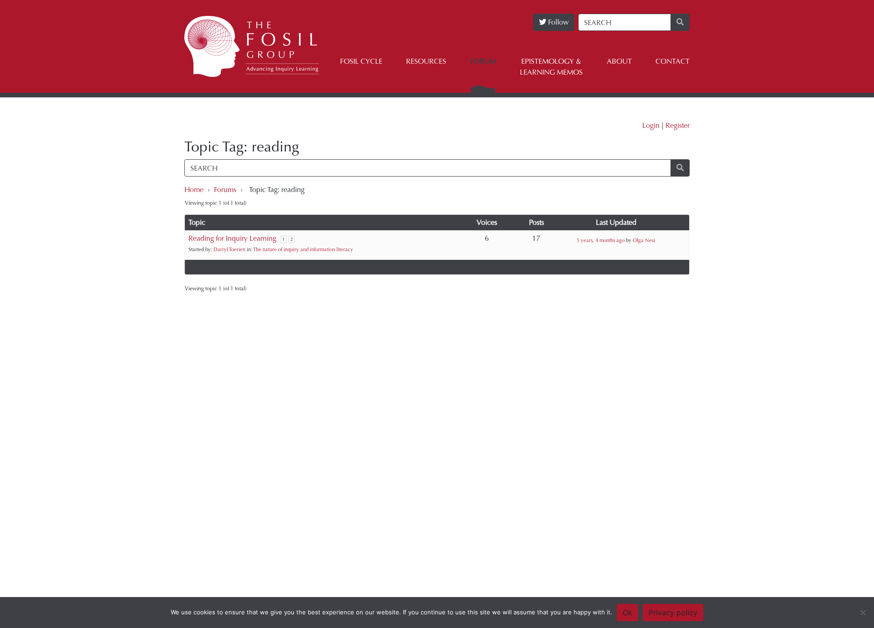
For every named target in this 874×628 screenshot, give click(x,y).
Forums (225, 189)
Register (678, 125)
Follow (557, 22)
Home (193, 189)
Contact (673, 61)
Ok (627, 612)
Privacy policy (673, 612)
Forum (483, 61)
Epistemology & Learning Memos (551, 66)
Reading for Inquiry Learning (232, 238)
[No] (862, 612)
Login (651, 125)
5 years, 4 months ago (601, 240)
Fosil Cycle (361, 61)
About (619, 61)
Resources (426, 61)
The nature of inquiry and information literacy (303, 250)
